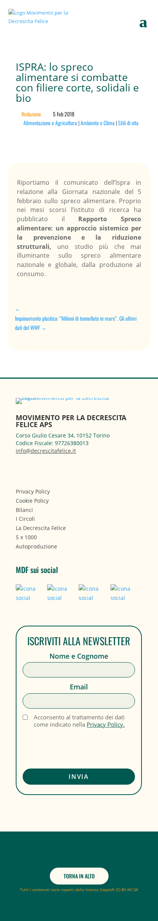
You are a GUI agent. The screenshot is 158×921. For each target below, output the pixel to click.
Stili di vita (128, 123)
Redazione (31, 114)
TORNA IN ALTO (79, 876)
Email (79, 686)
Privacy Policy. (106, 724)
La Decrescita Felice (41, 528)
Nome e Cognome (78, 656)
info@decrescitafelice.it (46, 450)
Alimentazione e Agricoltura (50, 123)
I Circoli (25, 518)
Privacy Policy (33, 491)
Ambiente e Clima (98, 123)
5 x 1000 (26, 537)
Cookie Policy (32, 500)
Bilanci (24, 510)
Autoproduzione (36, 546)
